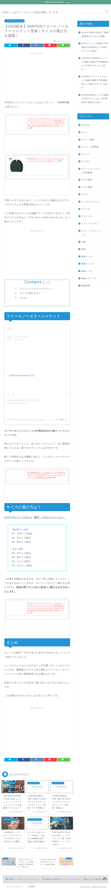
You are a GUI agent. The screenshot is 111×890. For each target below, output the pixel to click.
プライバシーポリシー (15, 886)
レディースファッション (14, 21)
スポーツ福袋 (87, 140)
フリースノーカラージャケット (36, 288)
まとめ (23, 297)
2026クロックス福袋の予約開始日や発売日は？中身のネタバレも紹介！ (94, 47)
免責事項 (31, 886)
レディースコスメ (90, 224)
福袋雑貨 (85, 286)
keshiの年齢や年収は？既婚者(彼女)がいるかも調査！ (95, 34)
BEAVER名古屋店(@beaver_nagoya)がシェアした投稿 (33, 419)
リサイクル (86, 216)
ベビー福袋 (86, 187)
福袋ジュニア (87, 264)
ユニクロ (85, 209)
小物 (83, 242)
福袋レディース (89, 278)
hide (46, 283)
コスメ (84, 132)
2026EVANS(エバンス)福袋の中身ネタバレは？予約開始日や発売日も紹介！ (95, 98)
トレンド (85, 154)
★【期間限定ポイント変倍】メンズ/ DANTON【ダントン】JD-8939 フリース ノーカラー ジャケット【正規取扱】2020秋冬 (46, 475)
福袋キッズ (86, 256)
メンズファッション (91, 202)
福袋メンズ (86, 271)
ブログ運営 (86, 180)
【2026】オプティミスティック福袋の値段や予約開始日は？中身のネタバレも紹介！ (94, 82)
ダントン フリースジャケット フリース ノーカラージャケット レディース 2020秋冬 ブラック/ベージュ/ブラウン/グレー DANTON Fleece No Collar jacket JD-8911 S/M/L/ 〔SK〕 (46, 123)
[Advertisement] (37, 76)
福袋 (83, 249)
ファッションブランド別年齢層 (91, 171)
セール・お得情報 (90, 147)
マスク (84, 194)
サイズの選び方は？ (30, 293)
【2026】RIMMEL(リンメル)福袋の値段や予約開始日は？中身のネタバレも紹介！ (94, 63)
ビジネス (85, 161)
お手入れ (85, 125)
